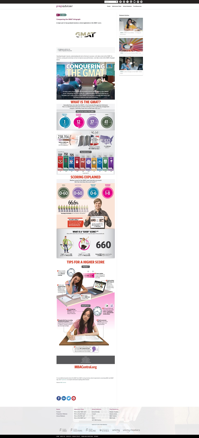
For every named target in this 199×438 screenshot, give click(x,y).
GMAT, (60, 50)
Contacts (68, 436)
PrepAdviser (64, 379)
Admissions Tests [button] (116, 6)
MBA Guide (112, 418)
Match (93, 418)
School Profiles (96, 412)
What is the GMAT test (80, 418)
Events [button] (109, 6)
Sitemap (96, 436)
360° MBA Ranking (96, 420)
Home (57, 436)
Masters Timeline (114, 412)
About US (62, 436)
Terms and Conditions (87, 436)
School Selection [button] (127, 6)
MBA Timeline (113, 416)
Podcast (58, 412)
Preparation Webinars (61, 414)
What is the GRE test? (79, 416)
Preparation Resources (67, 50)
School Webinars (60, 416)
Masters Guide (113, 414)
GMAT (63, 15)
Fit (92, 416)
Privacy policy (76, 436)
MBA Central (63, 382)
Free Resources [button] (137, 6)
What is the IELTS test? (80, 414)
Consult (94, 414)
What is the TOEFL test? (80, 412)
